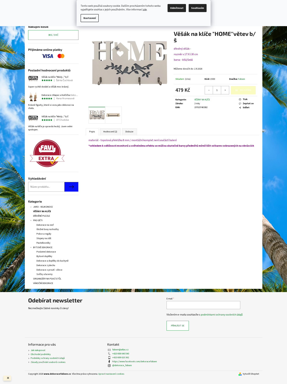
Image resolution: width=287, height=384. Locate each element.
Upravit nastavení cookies (111, 374)
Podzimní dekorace (46, 251)
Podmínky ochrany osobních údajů (48, 358)
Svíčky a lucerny (45, 274)
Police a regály (44, 234)
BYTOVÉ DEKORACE (42, 247)
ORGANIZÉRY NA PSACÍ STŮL (47, 278)
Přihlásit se (177, 325)
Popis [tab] (92, 131)
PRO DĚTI (38, 220)
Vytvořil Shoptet (251, 374)
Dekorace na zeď (45, 225)
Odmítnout (176, 8)
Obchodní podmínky (41, 354)
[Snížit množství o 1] (209, 90)
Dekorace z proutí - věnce (49, 270)
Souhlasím (197, 8)
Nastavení (89, 18)
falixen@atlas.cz (120, 349)
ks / (53, 35)
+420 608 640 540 (120, 353)
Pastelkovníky (43, 243)
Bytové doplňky (44, 256)
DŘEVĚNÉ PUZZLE (41, 216)
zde (145, 9)
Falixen (241, 79)
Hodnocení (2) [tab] (110, 131)
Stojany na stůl (44, 238)
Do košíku (245, 90)
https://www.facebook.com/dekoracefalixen (134, 361)
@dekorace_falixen (122, 365)
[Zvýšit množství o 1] (225, 90)
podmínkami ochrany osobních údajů (222, 314)
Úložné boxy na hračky (48, 229)
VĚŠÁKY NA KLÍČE (42, 211)
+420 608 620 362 (120, 357)
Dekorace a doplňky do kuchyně (53, 261)
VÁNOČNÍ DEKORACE (43, 283)
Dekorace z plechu (46, 265)
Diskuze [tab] (129, 131)
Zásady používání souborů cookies (48, 362)
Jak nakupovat (38, 350)
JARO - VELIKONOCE (43, 207)
